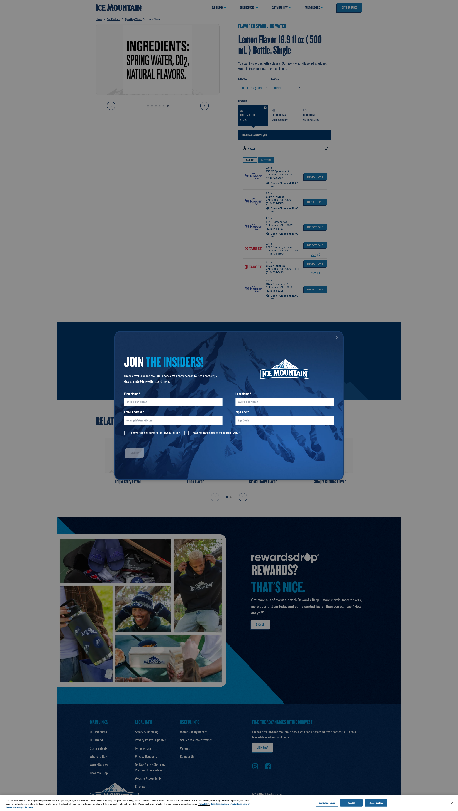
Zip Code (241, 412)
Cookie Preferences (327, 802)
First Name (131, 394)
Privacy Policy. (204, 804)
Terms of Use (230, 433)
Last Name (242, 394)
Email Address (133, 412)
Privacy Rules (170, 433)
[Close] (337, 337)
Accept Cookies (376, 802)
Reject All (351, 802)
